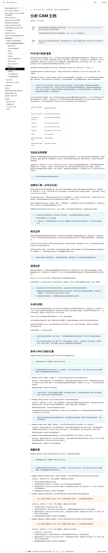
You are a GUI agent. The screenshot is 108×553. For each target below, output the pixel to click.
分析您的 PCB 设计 (10, 33)
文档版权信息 (10, 104)
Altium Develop (72, 27)
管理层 (9, 51)
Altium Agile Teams (82, 27)
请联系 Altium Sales (71, 33)
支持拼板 (10, 56)
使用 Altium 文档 (10, 101)
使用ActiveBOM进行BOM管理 (13, 25)
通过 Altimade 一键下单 (12, 82)
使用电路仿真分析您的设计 (12, 23)
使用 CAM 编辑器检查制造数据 (62, 9)
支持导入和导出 (12, 61)
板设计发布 (9, 80)
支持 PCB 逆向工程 (13, 64)
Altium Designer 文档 (39, 9)
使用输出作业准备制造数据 (13, 41)
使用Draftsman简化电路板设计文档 (14, 35)
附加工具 (10, 66)
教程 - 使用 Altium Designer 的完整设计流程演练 (14, 14)
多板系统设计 (8, 85)
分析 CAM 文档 (12, 69)
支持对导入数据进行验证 (14, 58)
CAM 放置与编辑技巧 (13, 48)
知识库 (8, 109)
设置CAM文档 (11, 46)
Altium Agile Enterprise (95, 27)
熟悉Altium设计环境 (10, 17)
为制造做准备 (49, 9)
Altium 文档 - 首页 (11, 107)
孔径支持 (10, 53)
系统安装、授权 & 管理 (11, 96)
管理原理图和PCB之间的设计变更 (14, 28)
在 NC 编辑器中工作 (13, 74)
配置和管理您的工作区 (11, 93)
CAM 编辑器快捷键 (13, 76)
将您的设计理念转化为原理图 (12, 20)
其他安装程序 (93, 41)
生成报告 (10, 71)
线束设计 (7, 88)
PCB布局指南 (8, 30)
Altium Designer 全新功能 (12, 10)
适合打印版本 (103, 551)
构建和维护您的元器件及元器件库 (14, 91)
